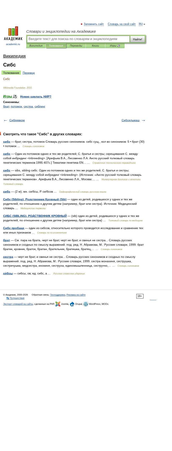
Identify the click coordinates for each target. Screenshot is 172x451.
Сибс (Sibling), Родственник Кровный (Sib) (34, 199)
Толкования (56, 45)
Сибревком (17, 120)
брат (6, 106)
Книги (95, 45)
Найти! (137, 39)
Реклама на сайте (76, 294)
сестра (28, 106)
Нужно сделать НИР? (35, 96)
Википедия (35, 45)
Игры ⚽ (115, 45)
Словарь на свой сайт (122, 24)
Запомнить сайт (94, 24)
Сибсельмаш (130, 120)
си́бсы (8, 273)
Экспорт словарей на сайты (18, 304)
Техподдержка (57, 294)
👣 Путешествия (15, 298)
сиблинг (40, 106)
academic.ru (13, 44)
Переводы (76, 45)
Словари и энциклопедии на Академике (61, 31)
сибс (6, 141)
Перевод (29, 72)
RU (141, 24)
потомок (16, 106)
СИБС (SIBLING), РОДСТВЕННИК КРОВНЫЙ (35, 216)
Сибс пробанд (13, 228)
